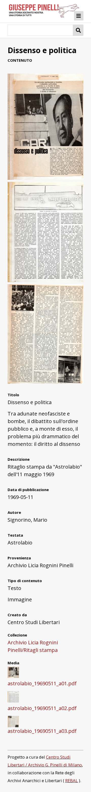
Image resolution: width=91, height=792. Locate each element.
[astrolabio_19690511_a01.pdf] (45, 177)
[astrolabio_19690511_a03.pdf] (45, 382)
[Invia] (78, 30)
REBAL (71, 780)
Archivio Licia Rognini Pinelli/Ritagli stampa (33, 646)
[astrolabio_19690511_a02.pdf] (45, 280)
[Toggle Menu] (79, 16)
